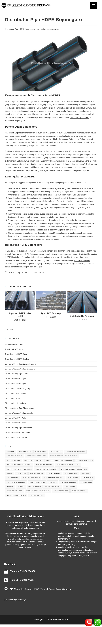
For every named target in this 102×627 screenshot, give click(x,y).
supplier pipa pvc (79, 491)
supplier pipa (70, 486)
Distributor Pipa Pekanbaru (15, 403)
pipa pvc (21, 486)
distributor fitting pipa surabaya (64, 456)
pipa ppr (10, 486)
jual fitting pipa (54, 473)
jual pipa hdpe (12, 478)
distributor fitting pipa (36, 456)
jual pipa (85, 473)
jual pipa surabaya (37, 482)
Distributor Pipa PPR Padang (16, 418)
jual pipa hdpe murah (31, 478)
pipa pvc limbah (34, 486)
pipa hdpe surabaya (68, 482)
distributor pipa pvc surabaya (19, 469)
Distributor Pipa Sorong (14, 398)
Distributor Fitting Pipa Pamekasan (18, 428)
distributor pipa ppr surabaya (19, 464)
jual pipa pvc (87, 478)
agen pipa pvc (55, 451)
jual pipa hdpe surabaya (53, 478)
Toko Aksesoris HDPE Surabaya (17, 359)
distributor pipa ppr (84, 460)
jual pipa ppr (73, 478)
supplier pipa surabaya (16, 495)
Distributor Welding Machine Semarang (20, 369)
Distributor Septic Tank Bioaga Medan (19, 408)
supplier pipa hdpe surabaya (38, 491)
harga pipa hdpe (36, 473)
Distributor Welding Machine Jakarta (19, 413)
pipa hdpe (53, 482)
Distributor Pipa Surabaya (15, 600)
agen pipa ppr (40, 451)
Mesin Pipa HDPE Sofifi (14, 344)
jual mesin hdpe (71, 473)
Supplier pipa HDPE (20, 254)
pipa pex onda (86, 482)
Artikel (11, 272)
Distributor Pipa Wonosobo (15, 393)
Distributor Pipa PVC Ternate (16, 438)
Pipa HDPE (22, 272)
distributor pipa (13, 460)
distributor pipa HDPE (79, 117)
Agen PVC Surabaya (51, 313)
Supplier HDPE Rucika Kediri (19, 314)
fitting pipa (21, 473)
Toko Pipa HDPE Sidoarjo (15, 349)
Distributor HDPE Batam (82, 316)
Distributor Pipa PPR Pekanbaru (17, 433)
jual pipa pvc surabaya (16, 482)
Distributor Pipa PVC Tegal (15, 379)
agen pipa (11, 451)
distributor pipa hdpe (33, 460)
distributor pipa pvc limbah (68, 464)
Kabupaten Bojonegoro (15, 133)
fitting (9, 473)
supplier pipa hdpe (14, 491)
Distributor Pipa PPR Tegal (15, 384)
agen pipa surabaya (14, 456)
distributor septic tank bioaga (74, 469)
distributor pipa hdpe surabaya (59, 460)
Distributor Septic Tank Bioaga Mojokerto (21, 364)
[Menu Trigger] (93, 5)
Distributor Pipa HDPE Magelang (17, 389)
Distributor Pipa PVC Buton (15, 423)
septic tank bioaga (52, 486)
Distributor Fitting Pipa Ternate (16, 374)
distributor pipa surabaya (46, 469)
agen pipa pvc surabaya (75, 451)
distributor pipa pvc (44, 464)
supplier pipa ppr (61, 491)
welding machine (36, 495)
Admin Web (39, 272)
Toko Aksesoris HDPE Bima (16, 354)
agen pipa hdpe (25, 451)
